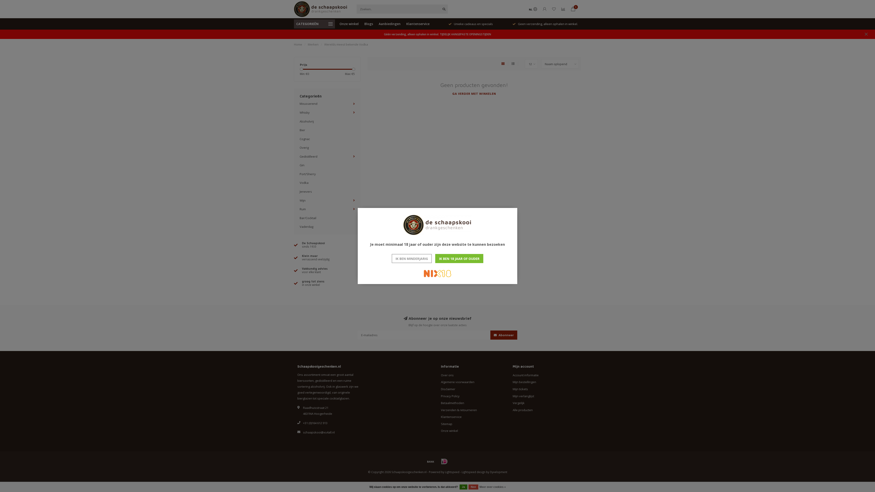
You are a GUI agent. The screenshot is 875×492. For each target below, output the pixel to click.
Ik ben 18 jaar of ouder (459, 258)
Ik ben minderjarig (412, 258)
